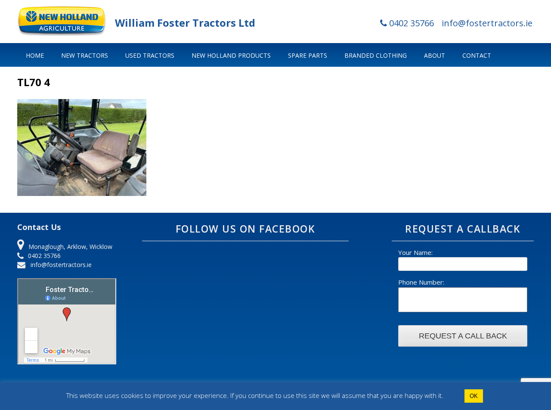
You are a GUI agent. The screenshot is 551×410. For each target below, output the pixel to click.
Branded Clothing (375, 55)
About (434, 55)
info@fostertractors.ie (487, 23)
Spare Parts (307, 55)
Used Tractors (149, 55)
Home (35, 55)
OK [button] (474, 396)
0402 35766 (410, 23)
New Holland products (231, 55)
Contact (476, 55)
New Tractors (84, 55)
